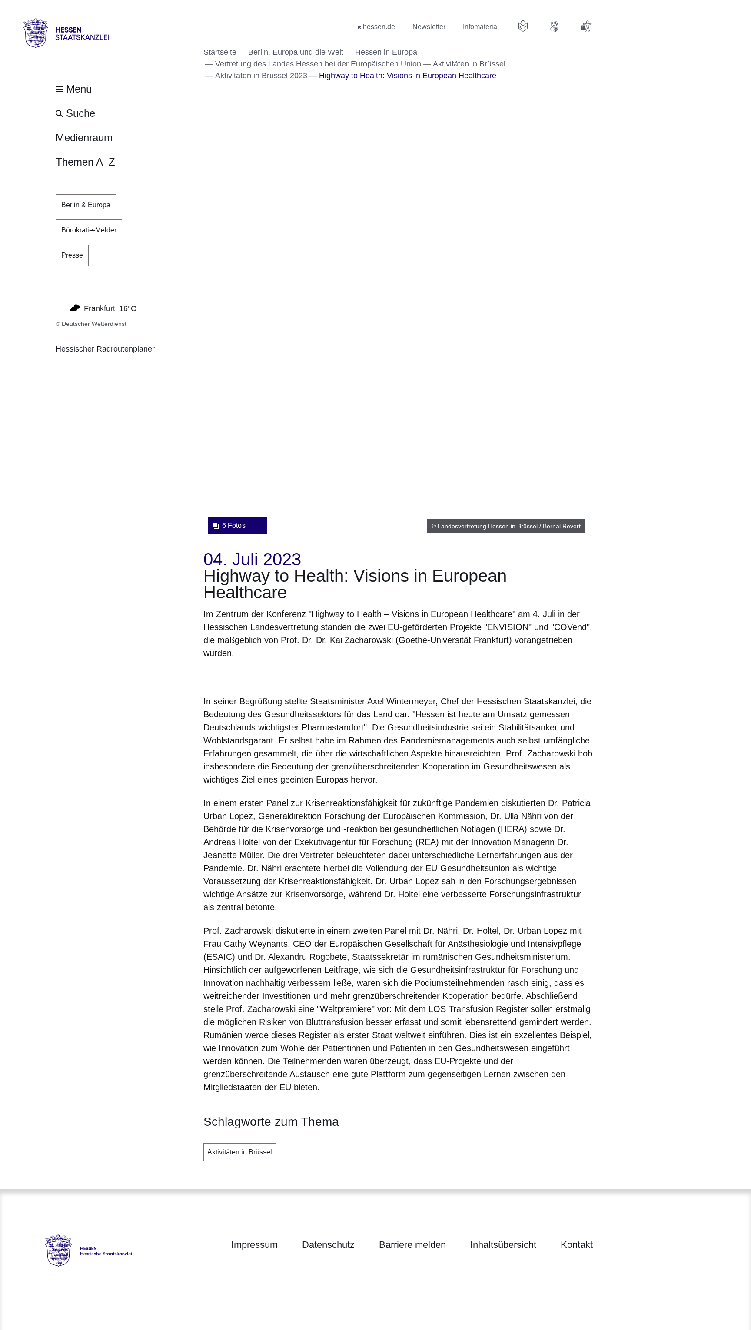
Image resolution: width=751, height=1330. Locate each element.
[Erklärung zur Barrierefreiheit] (586, 26)
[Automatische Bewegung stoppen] (60, 307)
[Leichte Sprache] (523, 26)
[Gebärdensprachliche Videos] (555, 26)
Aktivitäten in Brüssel (239, 1152)
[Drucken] (277, 675)
